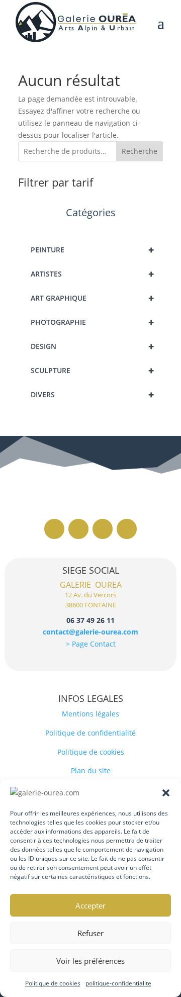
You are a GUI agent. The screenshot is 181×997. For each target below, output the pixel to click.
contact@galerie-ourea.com (90, 632)
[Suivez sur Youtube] (127, 529)
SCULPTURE (92, 370)
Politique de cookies (52, 983)
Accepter (90, 905)
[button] (166, 793)
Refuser (90, 933)
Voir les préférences (90, 961)
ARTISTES (92, 274)
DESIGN (92, 346)
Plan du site (91, 770)
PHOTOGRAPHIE (92, 322)
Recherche (139, 151)
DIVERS (92, 394)
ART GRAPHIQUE (92, 298)
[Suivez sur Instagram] (78, 529)
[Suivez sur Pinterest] (103, 529)
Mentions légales (90, 713)
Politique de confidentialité (90, 733)
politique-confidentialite (118, 983)
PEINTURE (92, 249)
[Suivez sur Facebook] (54, 529)
